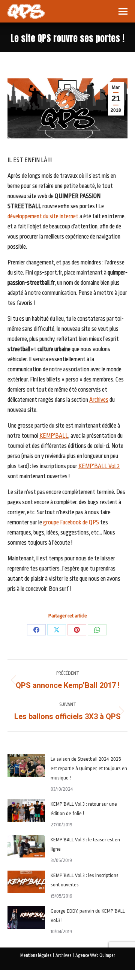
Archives (98, 399)
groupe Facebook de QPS (71, 522)
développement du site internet (43, 216)
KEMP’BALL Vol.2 (99, 466)
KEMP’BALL (53, 435)
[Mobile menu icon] (123, 11)
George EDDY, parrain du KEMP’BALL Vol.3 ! (88, 915)
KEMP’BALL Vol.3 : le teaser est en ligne (85, 844)
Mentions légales (35, 955)
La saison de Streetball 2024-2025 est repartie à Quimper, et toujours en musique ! (89, 768)
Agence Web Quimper (95, 955)
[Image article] (26, 765)
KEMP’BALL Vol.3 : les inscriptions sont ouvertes (84, 879)
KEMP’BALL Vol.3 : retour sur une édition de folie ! (84, 808)
